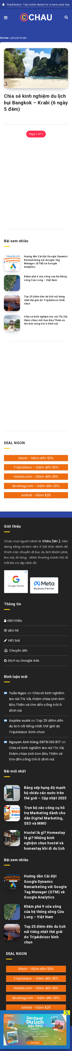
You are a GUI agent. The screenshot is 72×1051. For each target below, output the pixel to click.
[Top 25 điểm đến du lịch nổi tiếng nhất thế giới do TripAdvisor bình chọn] (12, 303)
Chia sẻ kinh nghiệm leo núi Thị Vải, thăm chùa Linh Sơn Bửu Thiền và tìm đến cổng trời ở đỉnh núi (46, 320)
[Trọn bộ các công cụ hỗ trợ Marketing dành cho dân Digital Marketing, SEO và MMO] (12, 813)
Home (4, 38)
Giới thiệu (14, 620)
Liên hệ (13, 630)
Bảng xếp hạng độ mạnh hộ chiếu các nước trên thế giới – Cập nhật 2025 (45, 792)
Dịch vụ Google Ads (23, 660)
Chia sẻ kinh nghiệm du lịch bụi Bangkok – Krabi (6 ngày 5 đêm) (36, 102)
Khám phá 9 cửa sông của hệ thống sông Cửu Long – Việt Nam (45, 278)
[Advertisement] (36, 183)
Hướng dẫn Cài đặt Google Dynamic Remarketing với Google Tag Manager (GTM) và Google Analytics (46, 261)
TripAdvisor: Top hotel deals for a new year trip (38, 4)
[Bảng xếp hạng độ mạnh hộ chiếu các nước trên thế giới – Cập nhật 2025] (12, 793)
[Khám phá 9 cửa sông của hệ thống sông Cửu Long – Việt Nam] (12, 283)
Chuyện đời (17, 650)
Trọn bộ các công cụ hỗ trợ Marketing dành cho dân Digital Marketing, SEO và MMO (44, 815)
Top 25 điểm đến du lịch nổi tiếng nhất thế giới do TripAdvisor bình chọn (44, 300)
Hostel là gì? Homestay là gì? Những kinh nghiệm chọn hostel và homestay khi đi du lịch (44, 840)
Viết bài (13, 640)
